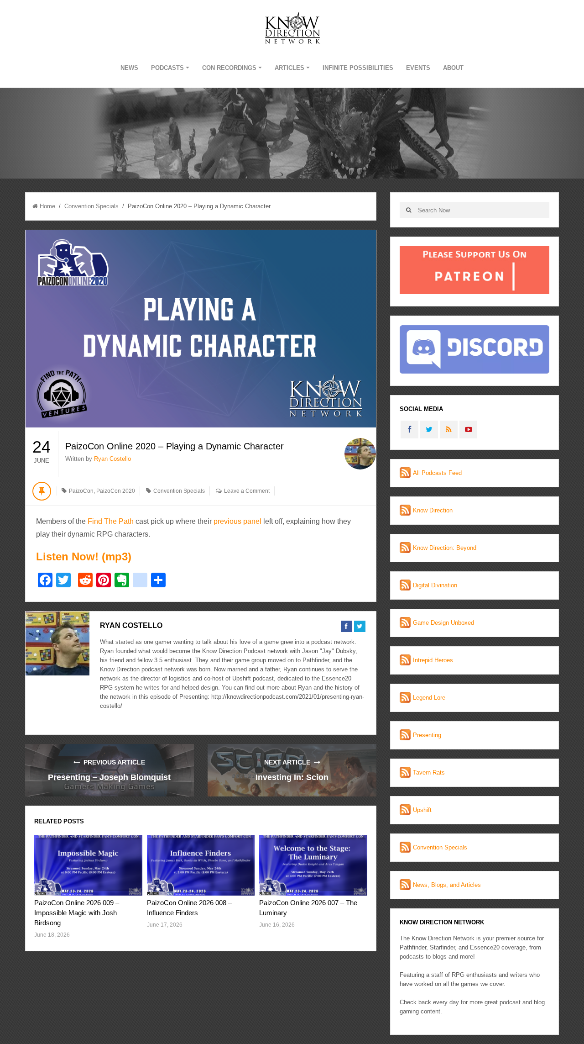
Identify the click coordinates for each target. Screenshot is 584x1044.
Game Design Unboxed (443, 622)
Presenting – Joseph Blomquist (109, 777)
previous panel (237, 521)
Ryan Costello (112, 458)
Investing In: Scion (292, 777)
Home (47, 206)
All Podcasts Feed (437, 472)
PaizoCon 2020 (115, 491)
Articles (289, 67)
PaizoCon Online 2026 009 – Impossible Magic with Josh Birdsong (76, 913)
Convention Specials (91, 206)
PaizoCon (81, 491)
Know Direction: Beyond (444, 547)
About (453, 67)
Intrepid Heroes (433, 660)
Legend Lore (429, 697)
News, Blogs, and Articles (447, 884)
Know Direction (433, 510)
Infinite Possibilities (358, 67)
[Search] (408, 210)
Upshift (422, 810)
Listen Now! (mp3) (83, 556)
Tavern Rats (429, 772)
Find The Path (112, 521)
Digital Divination (435, 585)
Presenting (427, 735)
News (129, 67)
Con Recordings (229, 67)
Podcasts (167, 67)
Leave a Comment (247, 491)
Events (418, 67)
